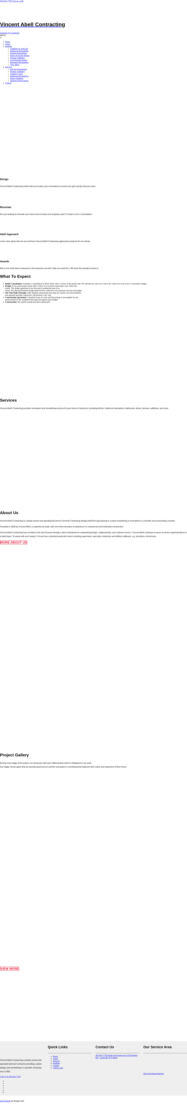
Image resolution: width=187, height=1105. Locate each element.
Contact (8, 83)
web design (5, 1101)
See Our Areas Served (153, 1074)
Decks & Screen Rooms (20, 55)
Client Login (58, 1068)
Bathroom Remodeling (19, 51)
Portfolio (8, 46)
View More (14, 65)
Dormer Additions (17, 58)
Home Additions (16, 78)
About (7, 44)
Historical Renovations (19, 81)
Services (8, 67)
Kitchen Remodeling (18, 53)
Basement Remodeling (19, 62)
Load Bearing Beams (18, 60)
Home (7, 42)
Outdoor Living (16, 74)
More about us (13, 542)
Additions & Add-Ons (19, 49)
